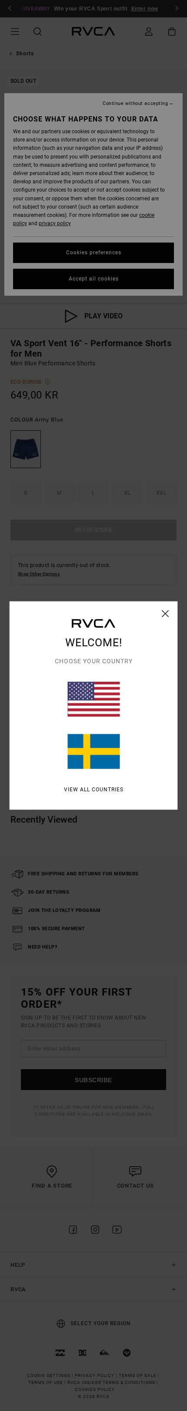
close (165, 613)
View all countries (94, 790)
